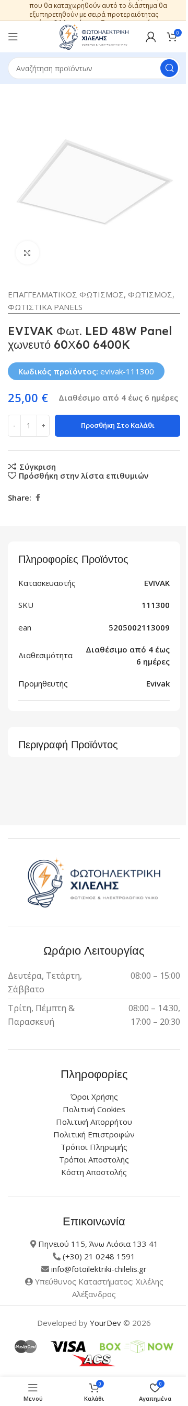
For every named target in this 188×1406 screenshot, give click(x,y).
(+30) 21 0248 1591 (99, 1256)
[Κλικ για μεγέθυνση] (27, 252)
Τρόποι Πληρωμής (94, 1147)
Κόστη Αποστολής (94, 1172)
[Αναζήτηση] (169, 68)
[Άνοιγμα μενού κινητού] (13, 36)
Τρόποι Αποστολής (94, 1159)
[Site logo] (94, 35)
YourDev (105, 1323)
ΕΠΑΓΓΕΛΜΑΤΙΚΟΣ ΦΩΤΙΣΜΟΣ (66, 294)
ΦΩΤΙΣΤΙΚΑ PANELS (45, 307)
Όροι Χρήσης (94, 1096)
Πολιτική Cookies (94, 1109)
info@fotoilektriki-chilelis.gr (99, 1269)
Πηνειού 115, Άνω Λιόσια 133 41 (98, 1243)
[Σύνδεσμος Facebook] (37, 498)
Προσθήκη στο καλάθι (118, 425)
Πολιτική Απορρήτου (94, 1121)
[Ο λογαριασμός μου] (150, 36)
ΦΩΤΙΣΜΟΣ (150, 294)
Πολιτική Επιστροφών (94, 1134)
